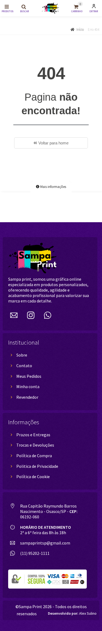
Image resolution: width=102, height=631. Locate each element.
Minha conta (27, 386)
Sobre (21, 355)
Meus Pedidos (28, 376)
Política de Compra (34, 455)
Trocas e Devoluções (35, 445)
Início (80, 29)
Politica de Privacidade (37, 466)
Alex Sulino (72, 613)
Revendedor (27, 397)
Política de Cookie (33, 476)
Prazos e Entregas (33, 434)
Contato (24, 365)
